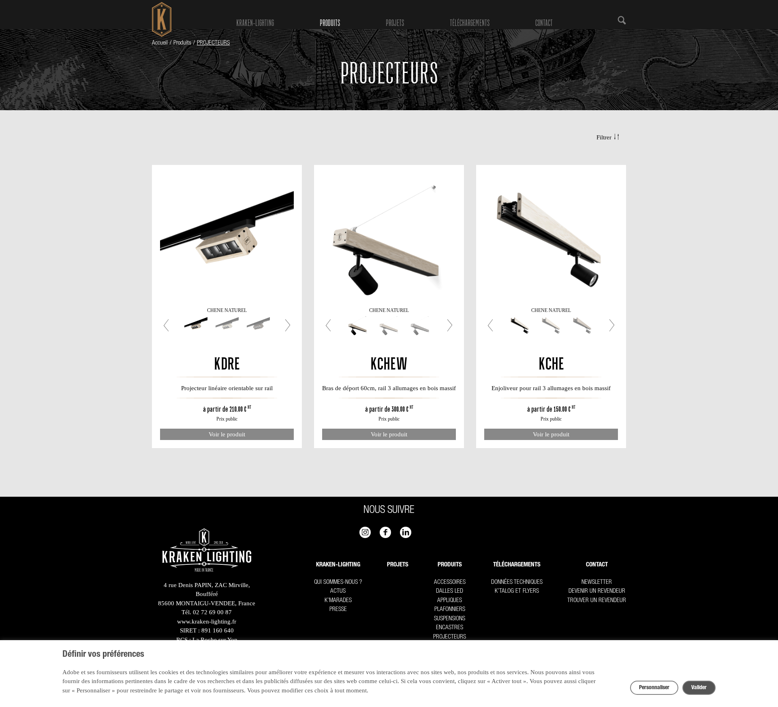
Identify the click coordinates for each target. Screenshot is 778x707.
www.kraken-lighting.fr (206, 621)
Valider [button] (699, 688)
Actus (338, 591)
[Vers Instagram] (365, 532)
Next (284, 325)
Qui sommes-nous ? (338, 582)
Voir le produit (227, 434)
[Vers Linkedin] (405, 532)
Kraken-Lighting (255, 23)
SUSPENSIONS (449, 619)
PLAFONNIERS (449, 610)
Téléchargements (469, 23)
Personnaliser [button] (654, 688)
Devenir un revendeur (597, 591)
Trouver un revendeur (596, 601)
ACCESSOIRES (450, 582)
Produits (330, 23)
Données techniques (517, 582)
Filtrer (603, 137)
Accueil (160, 43)
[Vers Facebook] (385, 532)
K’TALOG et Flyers (517, 591)
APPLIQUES (449, 601)
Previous (170, 325)
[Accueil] (206, 551)
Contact (544, 23)
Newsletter (596, 582)
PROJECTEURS (449, 637)
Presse (338, 610)
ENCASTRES (449, 628)
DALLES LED (449, 591)
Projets (395, 23)
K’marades (338, 601)
